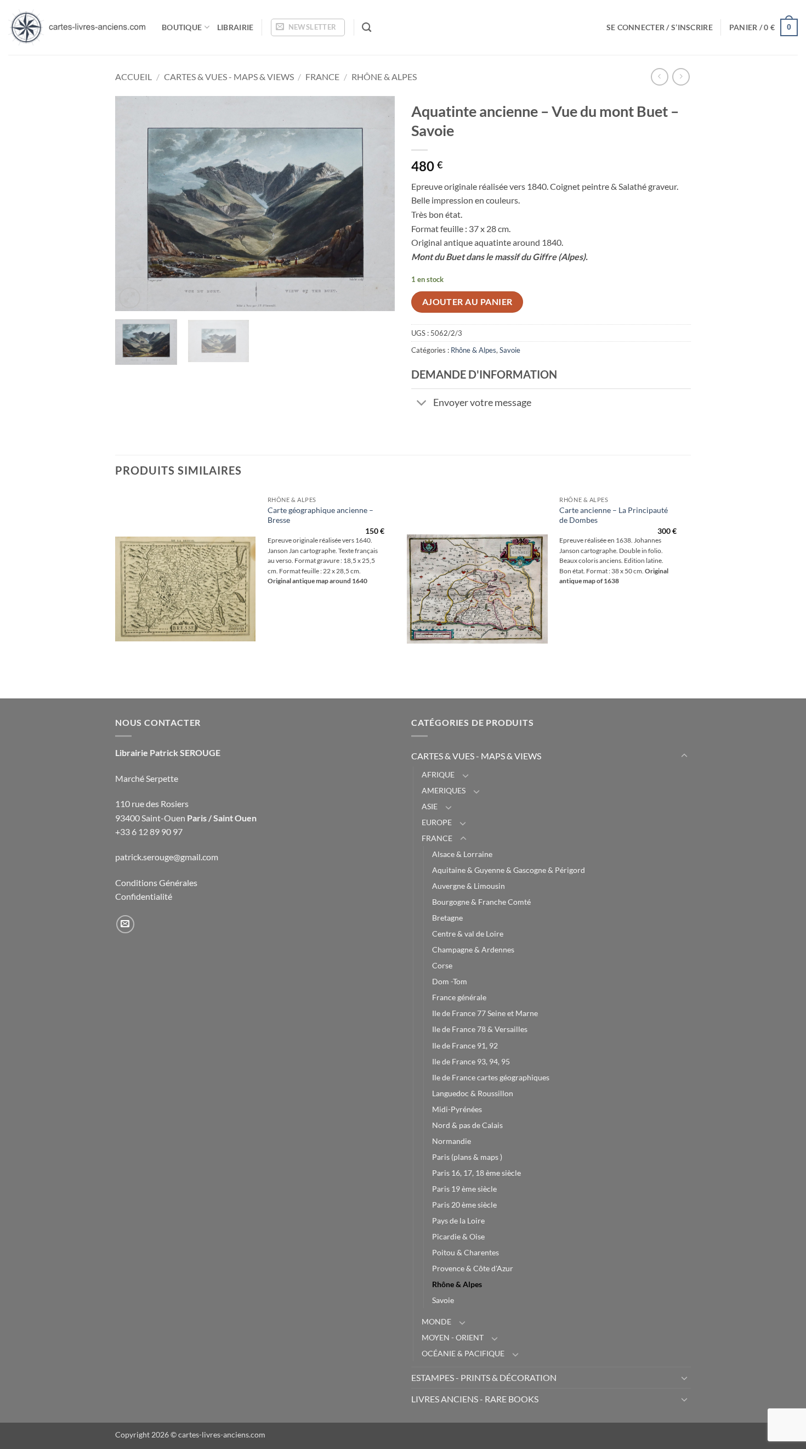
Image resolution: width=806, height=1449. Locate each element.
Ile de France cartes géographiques (490, 1077)
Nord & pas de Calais (467, 1125)
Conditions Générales (156, 882)
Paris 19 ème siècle (464, 1188)
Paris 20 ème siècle (464, 1204)
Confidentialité (143, 896)
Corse (442, 965)
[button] (308, 27)
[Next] (375, 203)
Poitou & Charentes (465, 1252)
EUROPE (437, 822)
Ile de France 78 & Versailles (479, 1029)
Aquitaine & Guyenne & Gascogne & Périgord (508, 870)
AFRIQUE (438, 774)
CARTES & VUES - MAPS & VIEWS (229, 76)
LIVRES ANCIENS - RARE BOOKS (474, 1399)
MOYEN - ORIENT (453, 1337)
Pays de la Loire (458, 1220)
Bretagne (447, 917)
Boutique (182, 27)
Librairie (235, 27)
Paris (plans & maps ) (467, 1157)
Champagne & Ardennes (473, 949)
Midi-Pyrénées (457, 1109)
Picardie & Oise (458, 1236)
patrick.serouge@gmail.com (166, 857)
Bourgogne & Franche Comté (481, 901)
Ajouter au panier (467, 302)
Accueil (133, 76)
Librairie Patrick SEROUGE (167, 752)
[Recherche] (366, 27)
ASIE (430, 806)
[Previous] (134, 203)
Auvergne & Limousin (468, 885)
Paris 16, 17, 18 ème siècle (476, 1172)
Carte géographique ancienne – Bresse (320, 515)
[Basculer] (422, 403)
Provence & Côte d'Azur (472, 1268)
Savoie (510, 350)
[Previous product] (680, 76)
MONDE (436, 1321)
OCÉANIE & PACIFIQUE (463, 1353)
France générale (459, 997)
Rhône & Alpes (384, 76)
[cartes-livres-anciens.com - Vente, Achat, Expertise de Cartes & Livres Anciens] (76, 27)
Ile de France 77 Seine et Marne (485, 1013)
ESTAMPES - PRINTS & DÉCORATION (484, 1377)
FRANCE (322, 76)
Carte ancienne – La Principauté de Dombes (613, 515)
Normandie (451, 1141)
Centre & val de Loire (467, 933)
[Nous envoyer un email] (125, 924)
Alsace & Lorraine (462, 854)
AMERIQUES (444, 790)
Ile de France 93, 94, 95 (471, 1061)
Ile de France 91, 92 (465, 1045)
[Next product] (659, 76)
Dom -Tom (449, 981)
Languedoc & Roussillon (472, 1093)
